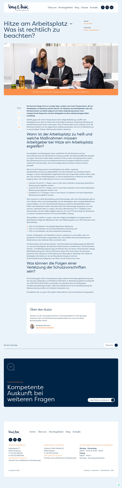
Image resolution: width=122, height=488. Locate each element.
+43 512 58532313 (16, 456)
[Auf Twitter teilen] (19, 112)
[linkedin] (111, 7)
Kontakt (94, 7)
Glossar (84, 7)
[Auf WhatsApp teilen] (19, 127)
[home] (19, 7)
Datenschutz (95, 470)
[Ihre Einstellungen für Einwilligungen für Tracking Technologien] (119, 485)
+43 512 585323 (15, 453)
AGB (112, 470)
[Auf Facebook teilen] (19, 117)
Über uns (52, 7)
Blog (77, 7)
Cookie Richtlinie (105, 470)
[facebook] (103, 7)
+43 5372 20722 (51, 453)
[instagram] (107, 7)
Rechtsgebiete (65, 7)
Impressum (87, 470)
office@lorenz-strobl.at (18, 458)
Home (33, 431)
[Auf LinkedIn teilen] (19, 122)
